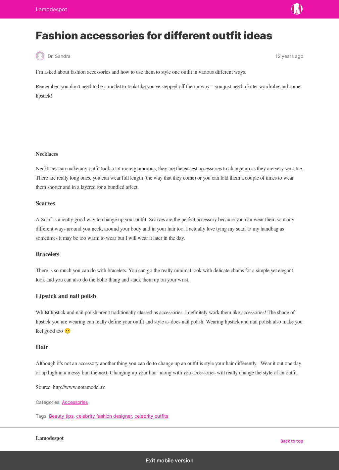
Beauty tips (61, 416)
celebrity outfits (151, 416)
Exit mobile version (170, 460)
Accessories (75, 402)
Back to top (291, 441)
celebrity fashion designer (104, 416)
